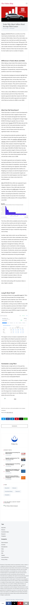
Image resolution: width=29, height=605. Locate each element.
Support (3, 555)
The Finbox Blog (7, 3)
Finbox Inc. (14, 444)
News (2, 551)
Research (18, 491)
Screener (3, 544)
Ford (26, 118)
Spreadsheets (4, 546)
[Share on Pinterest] (17, 419)
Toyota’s (11, 123)
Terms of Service (5, 557)
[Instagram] (15, 601)
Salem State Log (10, 412)
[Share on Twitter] (3, 419)
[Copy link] (25, 419)
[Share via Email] (21, 419)
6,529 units (15, 189)
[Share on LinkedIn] (12, 419)
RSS (2, 553)
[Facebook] (13, 601)
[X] (14, 603)
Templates (7, 494)
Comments (14, 426)
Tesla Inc (3, 33)
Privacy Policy (4, 559)
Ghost (22, 599)
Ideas (2, 549)
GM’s (2, 183)
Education (7, 488)
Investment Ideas (8, 491)
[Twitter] (11, 601)
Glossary (14, 488)
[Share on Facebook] (8, 419)
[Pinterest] (17, 601)
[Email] (26, 603)
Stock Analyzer (4, 542)
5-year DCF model (18, 295)
